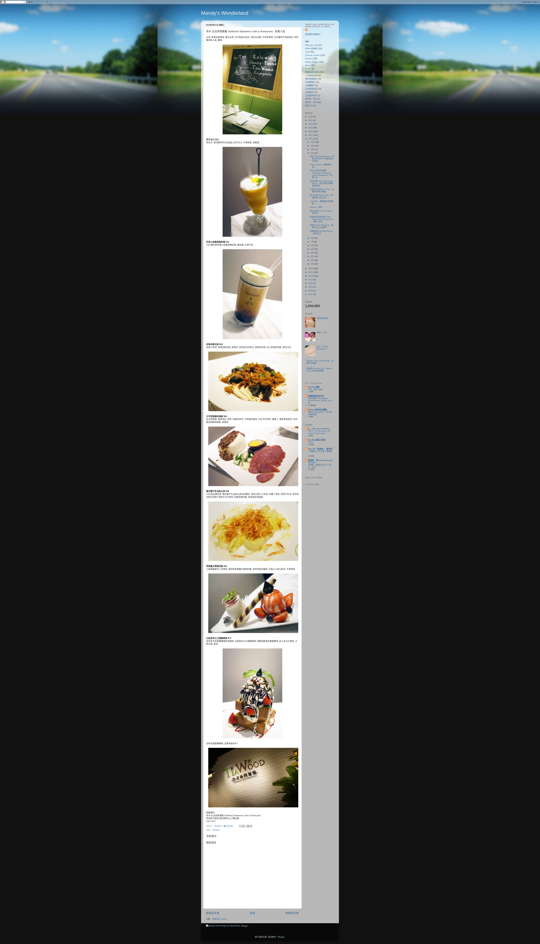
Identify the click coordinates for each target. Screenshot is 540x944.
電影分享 (309, 106)
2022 (310, 117)
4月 (312, 253)
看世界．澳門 (311, 102)
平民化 (311, 442)
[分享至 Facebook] (248, 826)
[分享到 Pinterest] (251, 826)
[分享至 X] (245, 826)
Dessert (216, 830)
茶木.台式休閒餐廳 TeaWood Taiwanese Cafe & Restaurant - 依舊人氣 (321, 173)
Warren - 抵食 (316, 207)
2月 (312, 260)
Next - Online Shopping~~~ (322, 348)
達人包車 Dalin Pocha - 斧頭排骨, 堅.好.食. (321, 196)
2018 (310, 131)
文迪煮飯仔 (310, 82)
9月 (312, 153)
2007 (310, 294)
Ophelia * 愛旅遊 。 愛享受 (320, 449)
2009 (310, 287)
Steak (307, 65)
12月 (312, 142)
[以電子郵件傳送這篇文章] (240, 826)
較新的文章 (212, 913)
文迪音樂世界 (311, 95)
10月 (312, 149)
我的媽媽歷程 (311, 79)
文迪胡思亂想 (311, 89)
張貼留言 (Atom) (219, 919)
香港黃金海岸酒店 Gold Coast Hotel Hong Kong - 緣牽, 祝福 (321, 219)
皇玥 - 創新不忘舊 (315, 389)
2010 (310, 283)
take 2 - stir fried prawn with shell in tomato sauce (319, 432)
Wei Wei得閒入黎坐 (317, 440)
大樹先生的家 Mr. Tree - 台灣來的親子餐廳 (322, 190)
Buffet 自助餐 (311, 48)
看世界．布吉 (311, 99)
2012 (310, 280)
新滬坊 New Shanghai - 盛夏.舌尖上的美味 (321, 226)
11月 (312, 146)
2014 (310, 272)
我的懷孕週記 (322, 318)
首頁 (252, 913)
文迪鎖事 (309, 92)
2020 (310, 124)
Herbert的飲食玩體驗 (317, 410)
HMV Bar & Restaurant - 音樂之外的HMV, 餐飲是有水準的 (322, 158)
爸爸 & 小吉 (322, 332)
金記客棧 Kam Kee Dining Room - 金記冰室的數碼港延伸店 (321, 183)
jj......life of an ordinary (319, 429)
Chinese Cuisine (312, 55)
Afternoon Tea (311, 45)
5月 (312, 249)
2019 (310, 128)
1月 (312, 264)
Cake (307, 52)
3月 (312, 256)
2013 (310, 276)
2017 (310, 135)
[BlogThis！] (243, 826)
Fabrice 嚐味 (314, 387)
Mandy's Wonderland (224, 13)
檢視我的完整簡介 (313, 34)
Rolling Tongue (312, 62)
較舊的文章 (292, 913)
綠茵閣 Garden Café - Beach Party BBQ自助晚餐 (319, 369)
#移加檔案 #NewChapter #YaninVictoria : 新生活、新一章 (320, 400)
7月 (312, 242)
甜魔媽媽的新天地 (316, 396)
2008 (310, 291)
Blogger (281, 937)
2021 (310, 120)
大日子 (308, 69)
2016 (310, 139)
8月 (312, 238)
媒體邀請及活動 (312, 72)
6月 (312, 245)
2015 (310, 268)
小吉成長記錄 (311, 75)
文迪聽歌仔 (310, 85)
